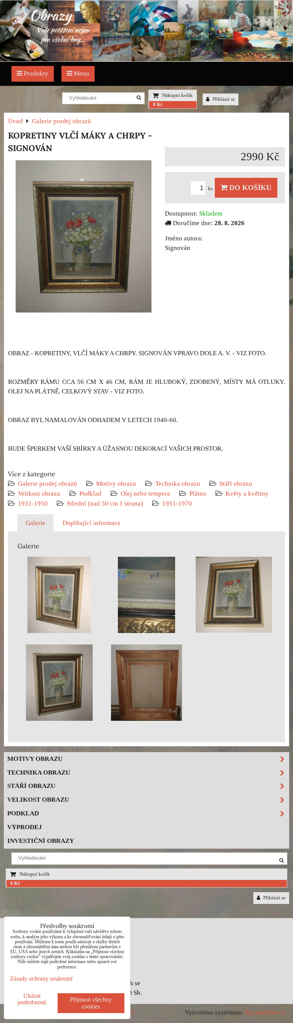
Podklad (90, 493)
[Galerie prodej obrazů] (146, 59)
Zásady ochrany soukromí (41, 978)
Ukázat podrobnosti (32, 998)
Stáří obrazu (235, 483)
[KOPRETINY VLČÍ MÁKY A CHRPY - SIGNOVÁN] (83, 238)
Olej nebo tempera (145, 493)
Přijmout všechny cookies (91, 1003)
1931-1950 (33, 503)
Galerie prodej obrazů (47, 483)
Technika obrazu (177, 483)
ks (211, 188)
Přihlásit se (223, 99)
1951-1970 (177, 503)
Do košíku (249, 188)
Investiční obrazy (40, 840)
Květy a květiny (247, 493)
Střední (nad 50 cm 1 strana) (105, 503)
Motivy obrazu (116, 483)
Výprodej (24, 827)
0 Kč (158, 104)
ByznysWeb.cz (265, 1012)
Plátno (197, 493)
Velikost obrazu (39, 493)
